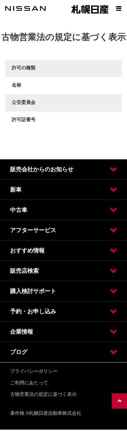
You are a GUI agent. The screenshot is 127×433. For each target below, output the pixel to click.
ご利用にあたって (29, 382)
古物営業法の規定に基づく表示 (43, 394)
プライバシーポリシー (34, 371)
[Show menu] (118, 8)
